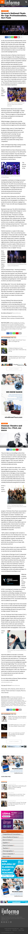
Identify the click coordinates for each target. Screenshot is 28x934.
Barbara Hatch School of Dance (10, 324)
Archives (15, 930)
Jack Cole (10, 701)
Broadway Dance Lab (7, 698)
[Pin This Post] (15, 36)
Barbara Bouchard (19, 323)
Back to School (7, 840)
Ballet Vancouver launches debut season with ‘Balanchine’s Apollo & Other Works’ (17, 718)
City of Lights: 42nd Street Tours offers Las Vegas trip (17, 340)
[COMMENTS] (21, 36)
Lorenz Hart (16, 702)
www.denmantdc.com (6, 682)
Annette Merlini (14, 322)
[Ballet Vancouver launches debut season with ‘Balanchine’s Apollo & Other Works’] (4, 719)
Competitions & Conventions (11, 834)
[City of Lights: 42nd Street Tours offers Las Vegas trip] (4, 342)
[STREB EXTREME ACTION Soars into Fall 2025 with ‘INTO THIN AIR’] (4, 359)
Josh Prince (9, 702)
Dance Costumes (8, 845)
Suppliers (5, 842)
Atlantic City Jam (9, 323)
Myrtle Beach (5, 329)
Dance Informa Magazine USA (12, 928)
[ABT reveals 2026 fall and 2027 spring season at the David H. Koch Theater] (4, 735)
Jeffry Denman (18, 701)
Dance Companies (8, 853)
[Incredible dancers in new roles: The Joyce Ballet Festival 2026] (4, 727)
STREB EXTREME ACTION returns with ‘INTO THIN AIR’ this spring (17, 350)
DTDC (8, 699)
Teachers (5, 848)
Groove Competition (10, 327)
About (21, 928)
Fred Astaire (13, 699)
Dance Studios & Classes (10, 837)
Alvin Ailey (13, 696)
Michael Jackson (20, 328)
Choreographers (8, 851)
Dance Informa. (16, 313)
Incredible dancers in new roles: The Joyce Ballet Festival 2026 (17, 725)
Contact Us (8, 930)
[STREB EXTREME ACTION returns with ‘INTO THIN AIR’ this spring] (4, 351)
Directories (21, 930)
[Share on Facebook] (6, 36)
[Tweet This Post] (9, 36)
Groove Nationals (10, 328)
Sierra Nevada (5, 704)
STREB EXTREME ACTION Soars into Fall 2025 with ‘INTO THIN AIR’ (17, 358)
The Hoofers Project (7, 705)
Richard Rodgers (21, 703)
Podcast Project (11, 703)
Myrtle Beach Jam (14, 329)
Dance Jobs (6, 856)
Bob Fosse (19, 696)
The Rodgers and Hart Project (13, 706)
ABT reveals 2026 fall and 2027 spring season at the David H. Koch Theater (16, 734)
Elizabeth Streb (12, 325)
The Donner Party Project (16, 704)
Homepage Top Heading (14, 700)
